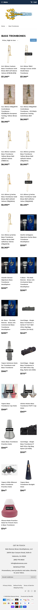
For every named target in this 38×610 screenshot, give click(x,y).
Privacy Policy (7, 585)
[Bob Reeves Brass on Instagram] (32, 591)
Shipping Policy (18, 587)
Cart (35, 2)
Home (3, 26)
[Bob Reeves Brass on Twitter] (25, 591)
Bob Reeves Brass (13, 596)
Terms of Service (29, 585)
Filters (33, 40)
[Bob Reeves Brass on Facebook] (29, 591)
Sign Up (33, 577)
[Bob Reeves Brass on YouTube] (35, 591)
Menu (6, 2)
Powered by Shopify (27, 596)
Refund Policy (17, 585)
